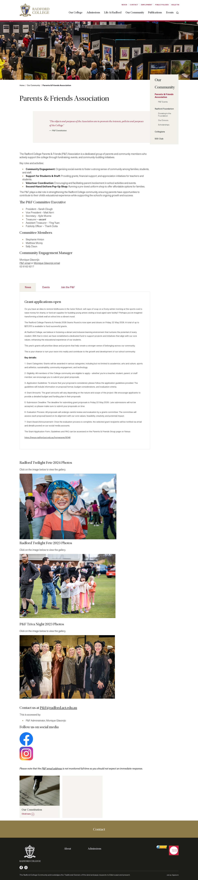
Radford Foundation (164, 108)
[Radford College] (34, 10)
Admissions (93, 12)
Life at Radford (112, 12)
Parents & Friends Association (164, 95)
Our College (75, 12)
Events (170, 12)
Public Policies (162, 5)
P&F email (25, 263)
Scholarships (163, 124)
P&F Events (163, 101)
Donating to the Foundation (164, 114)
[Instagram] (26, 867)
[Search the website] (177, 13)
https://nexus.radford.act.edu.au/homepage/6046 (47, 437)
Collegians (160, 131)
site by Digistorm (173, 875)
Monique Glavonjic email (47, 263)
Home (22, 85)
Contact (134, 5)
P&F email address (52, 768)
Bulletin (175, 5)
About (67, 848)
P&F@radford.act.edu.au (58, 708)
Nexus (124, 5)
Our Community (135, 12)
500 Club (159, 138)
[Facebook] (21, 867)
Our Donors (163, 120)
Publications (155, 12)
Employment (146, 5)
